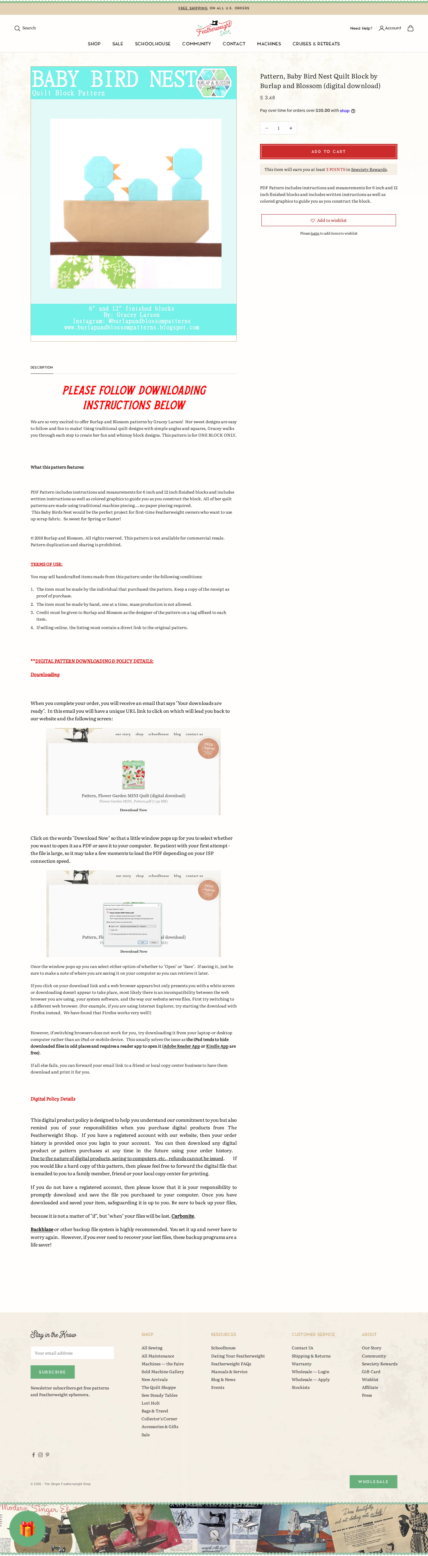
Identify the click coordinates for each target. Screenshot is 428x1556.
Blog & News (223, 1379)
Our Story (371, 1347)
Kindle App (217, 1046)
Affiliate (370, 1387)
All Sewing (152, 1347)
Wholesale (373, 1482)
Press (367, 1395)
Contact (234, 44)
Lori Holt (151, 1403)
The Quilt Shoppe (159, 1387)
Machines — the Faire (163, 1363)
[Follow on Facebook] (33, 1455)
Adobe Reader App (182, 1046)
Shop (94, 44)
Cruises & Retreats (316, 44)
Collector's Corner (159, 1418)
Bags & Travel (155, 1411)
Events (217, 1387)
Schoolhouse (153, 44)
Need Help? (361, 28)
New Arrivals (154, 1379)
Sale (117, 44)
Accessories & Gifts (160, 1426)
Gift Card (371, 1371)
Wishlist (370, 1379)
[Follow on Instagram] (40, 1455)
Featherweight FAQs (231, 1363)
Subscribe (52, 1372)
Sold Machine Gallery (163, 1371)
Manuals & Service (229, 1371)
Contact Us (302, 1347)
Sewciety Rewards (369, 169)
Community (196, 44)
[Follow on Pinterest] (47, 1455)
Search (25, 28)
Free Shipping (193, 8)
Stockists (300, 1387)
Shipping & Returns (311, 1356)
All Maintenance (158, 1356)
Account (393, 28)
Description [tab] (42, 367)
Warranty (302, 1363)
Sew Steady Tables (159, 1395)
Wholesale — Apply (311, 1379)
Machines (269, 44)
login (315, 233)
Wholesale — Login (310, 1371)
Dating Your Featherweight (238, 1356)
